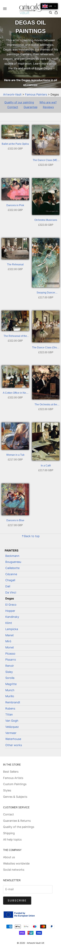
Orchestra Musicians (45, 220)
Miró (8, 641)
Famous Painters (36, 94)
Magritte (11, 684)
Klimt (8, 623)
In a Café (46, 465)
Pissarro (10, 659)
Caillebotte (12, 568)
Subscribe (17, 900)
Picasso (10, 653)
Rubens (10, 708)
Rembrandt (12, 702)
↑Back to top (30, 536)
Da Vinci (10, 592)
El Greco (10, 604)
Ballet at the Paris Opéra (15, 144)
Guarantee (30, 107)
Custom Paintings (14, 784)
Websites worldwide (16, 863)
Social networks (13, 869)
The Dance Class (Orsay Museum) (45, 348)
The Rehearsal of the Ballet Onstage (15, 336)
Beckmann (12, 555)
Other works (13, 745)
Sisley (9, 672)
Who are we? (48, 102)
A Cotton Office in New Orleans (15, 393)
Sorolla (9, 678)
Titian (9, 714)
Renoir (9, 665)
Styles (7, 790)
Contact (12, 107)
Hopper (10, 610)
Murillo (9, 696)
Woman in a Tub (15, 454)
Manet (9, 635)
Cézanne (11, 574)
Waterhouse (13, 739)
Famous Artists (13, 778)
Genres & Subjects (15, 796)
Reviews (48, 107)
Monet (9, 647)
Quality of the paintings (18, 827)
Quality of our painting (19, 102)
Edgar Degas (43, 68)
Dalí (7, 586)
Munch (9, 690)
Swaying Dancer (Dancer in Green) (46, 293)
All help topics (12, 839)
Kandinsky (12, 616)
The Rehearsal (15, 264)
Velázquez (12, 726)
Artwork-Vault (12, 94)
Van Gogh (11, 720)
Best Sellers (10, 771)
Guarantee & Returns (17, 820)
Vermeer (10, 733)
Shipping (9, 833)
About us (9, 857)
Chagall (10, 580)
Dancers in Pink (15, 205)
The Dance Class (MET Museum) (46, 160)
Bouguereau (13, 561)
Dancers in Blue (15, 520)
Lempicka (11, 629)
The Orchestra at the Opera (46, 405)
